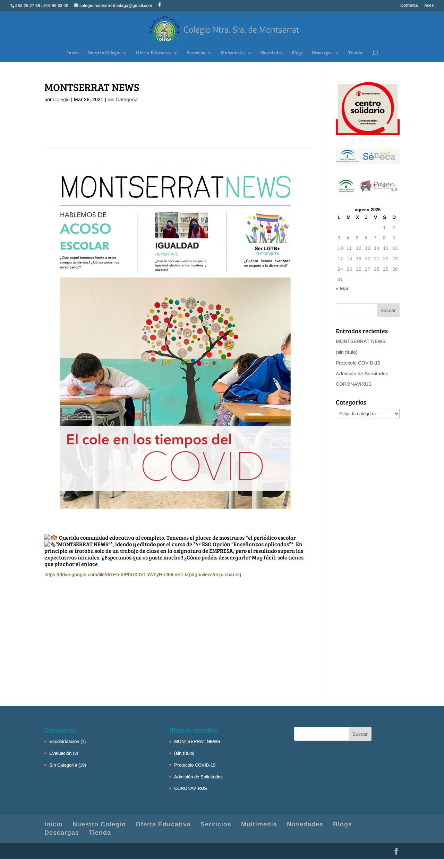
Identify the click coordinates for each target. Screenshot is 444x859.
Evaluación (60, 753)
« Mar (342, 288)
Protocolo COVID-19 (358, 363)
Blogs (297, 53)
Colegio (61, 99)
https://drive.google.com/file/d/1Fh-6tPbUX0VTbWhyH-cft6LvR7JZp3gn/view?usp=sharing (142, 574)
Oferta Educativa (153, 53)
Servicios (196, 53)
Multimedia (233, 53)
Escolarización (64, 741)
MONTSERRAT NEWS (360, 341)
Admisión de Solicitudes (362, 373)
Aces (429, 5)
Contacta (409, 5)
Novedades (272, 53)
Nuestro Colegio (103, 53)
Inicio (73, 53)
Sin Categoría (123, 99)
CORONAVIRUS (354, 384)
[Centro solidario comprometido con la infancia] (368, 133)
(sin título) (347, 352)
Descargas (322, 53)
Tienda (355, 53)
